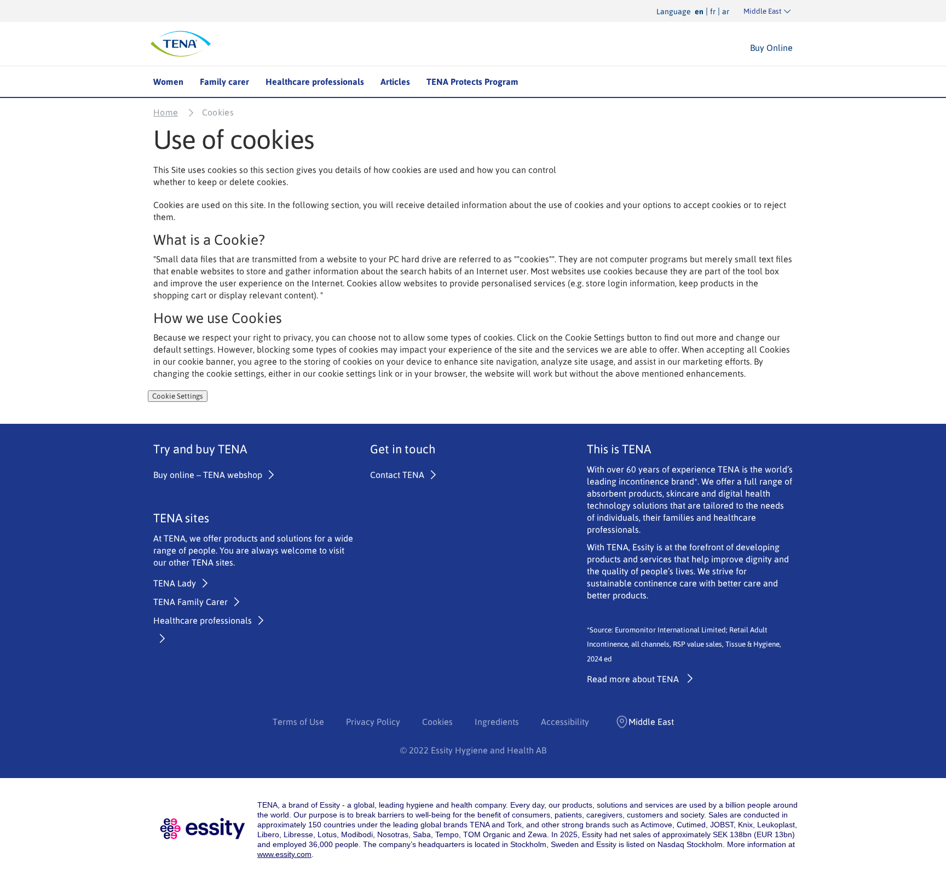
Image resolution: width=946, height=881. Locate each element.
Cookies (437, 722)
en (699, 11)
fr (713, 11)
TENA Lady (174, 583)
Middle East (762, 11)
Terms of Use (298, 722)
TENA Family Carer (190, 602)
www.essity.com (284, 854)
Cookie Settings (177, 396)
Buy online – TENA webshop (207, 475)
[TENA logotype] (180, 44)
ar (725, 11)
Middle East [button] (651, 722)
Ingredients (497, 722)
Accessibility (565, 722)
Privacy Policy (373, 722)
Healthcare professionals (315, 82)
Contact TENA (397, 475)
